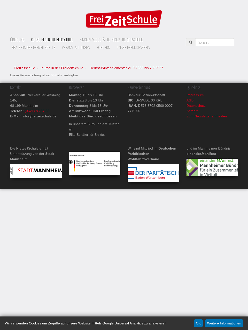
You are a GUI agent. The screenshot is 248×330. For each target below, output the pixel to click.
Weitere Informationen (224, 323)
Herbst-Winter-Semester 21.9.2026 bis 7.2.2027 (126, 68)
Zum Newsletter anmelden (206, 116)
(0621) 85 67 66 (36, 111)
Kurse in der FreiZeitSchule (52, 40)
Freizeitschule (24, 68)
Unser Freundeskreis (133, 47)
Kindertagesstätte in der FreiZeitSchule (111, 40)
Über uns (17, 40)
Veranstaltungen (76, 47)
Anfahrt (192, 111)
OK (198, 323)
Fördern (103, 47)
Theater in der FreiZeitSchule (32, 47)
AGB (190, 100)
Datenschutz (196, 106)
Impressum (195, 95)
